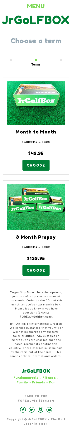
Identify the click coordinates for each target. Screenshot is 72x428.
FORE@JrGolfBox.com (36, 400)
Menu (36, 6)
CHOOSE (36, 165)
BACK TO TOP (36, 396)
